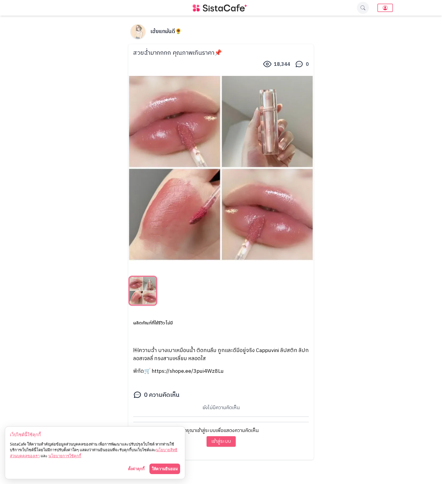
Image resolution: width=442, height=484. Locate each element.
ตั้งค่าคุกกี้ (136, 468)
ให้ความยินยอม (165, 468)
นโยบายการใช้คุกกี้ (64, 455)
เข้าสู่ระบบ (221, 441)
